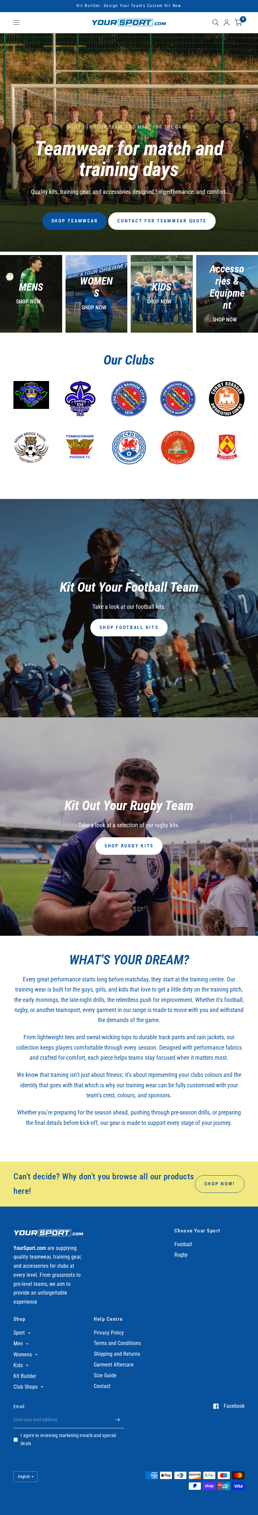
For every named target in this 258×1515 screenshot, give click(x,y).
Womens (22, 1354)
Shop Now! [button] (219, 1183)
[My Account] (226, 22)
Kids (18, 1365)
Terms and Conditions (117, 1343)
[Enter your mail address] (117, 1419)
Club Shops (25, 1387)
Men (18, 1343)
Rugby (181, 1255)
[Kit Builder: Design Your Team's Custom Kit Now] (129, 6)
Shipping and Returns (117, 1354)
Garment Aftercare (114, 1364)
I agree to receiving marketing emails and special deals (68, 1439)
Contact (102, 1386)
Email (18, 1406)
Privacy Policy (109, 1333)
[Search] (215, 22)
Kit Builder (24, 1376)
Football (183, 1244)
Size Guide (105, 1375)
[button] (74, 221)
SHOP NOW (28, 301)
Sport (19, 1333)
